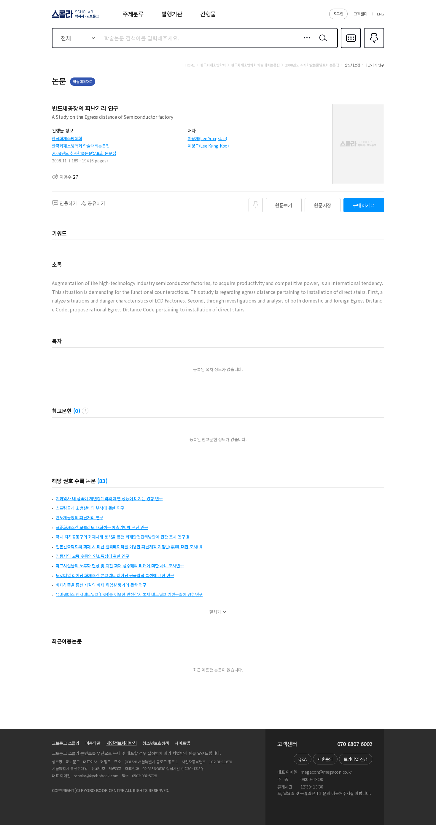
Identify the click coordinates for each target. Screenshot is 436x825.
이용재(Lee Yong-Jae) (207, 138)
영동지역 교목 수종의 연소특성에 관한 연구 (92, 556)
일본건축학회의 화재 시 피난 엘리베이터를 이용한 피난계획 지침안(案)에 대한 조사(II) (129, 547)
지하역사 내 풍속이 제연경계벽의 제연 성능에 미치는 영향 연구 (109, 498)
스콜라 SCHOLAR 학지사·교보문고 (75, 17)
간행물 (208, 13)
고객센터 (360, 14)
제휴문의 (325, 759)
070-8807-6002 (354, 744)
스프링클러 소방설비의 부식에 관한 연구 (90, 508)
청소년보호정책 (155, 743)
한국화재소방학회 (67, 138)
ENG (380, 14)
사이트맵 (182, 743)
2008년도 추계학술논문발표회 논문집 (84, 153)
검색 (322, 42)
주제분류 (133, 13)
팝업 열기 (85, 411)
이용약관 (93, 743)
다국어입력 (350, 47)
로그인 (338, 13)
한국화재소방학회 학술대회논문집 (81, 146)
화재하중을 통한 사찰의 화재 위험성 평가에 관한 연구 (101, 585)
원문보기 (283, 205)
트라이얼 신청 (355, 759)
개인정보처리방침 (121, 743)
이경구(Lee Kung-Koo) (208, 146)
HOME (190, 65)
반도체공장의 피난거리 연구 (79, 517)
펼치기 (215, 612)
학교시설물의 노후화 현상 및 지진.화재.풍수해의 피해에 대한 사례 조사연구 (120, 566)
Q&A (302, 759)
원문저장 (322, 205)
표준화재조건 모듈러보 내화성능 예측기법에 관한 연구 (102, 527)
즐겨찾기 (373, 47)
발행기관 (171, 13)
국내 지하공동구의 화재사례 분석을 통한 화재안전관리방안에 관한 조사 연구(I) (122, 537)
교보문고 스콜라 (65, 743)
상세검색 (305, 42)
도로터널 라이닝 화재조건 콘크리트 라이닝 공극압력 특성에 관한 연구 (115, 575)
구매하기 (361, 205)
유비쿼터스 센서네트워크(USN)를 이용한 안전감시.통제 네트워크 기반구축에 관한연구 (129, 594)
